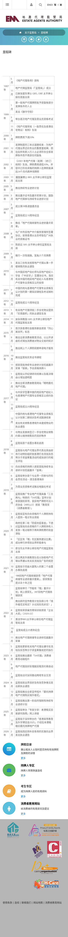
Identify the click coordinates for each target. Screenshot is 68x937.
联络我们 (26, 902)
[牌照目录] (23, 39)
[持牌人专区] (30, 39)
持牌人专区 (27, 765)
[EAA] (34, 18)
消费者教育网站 (30, 803)
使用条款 (7, 902)
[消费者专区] (45, 39)
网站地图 (38, 902)
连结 (17, 902)
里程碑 (44, 32)
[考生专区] (37, 39)
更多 (23, 758)
